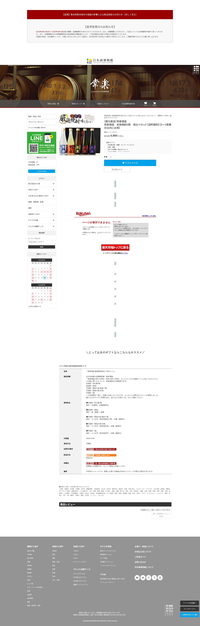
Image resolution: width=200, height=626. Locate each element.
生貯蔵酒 (30, 598)
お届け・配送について (144, 546)
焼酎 (30, 208)
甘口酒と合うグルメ (79, 581)
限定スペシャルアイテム (108, 551)
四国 (53, 573)
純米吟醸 (30, 558)
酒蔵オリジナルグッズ (80, 585)
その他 (29, 576)
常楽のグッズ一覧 (78, 104)
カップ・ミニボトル (127, 145)
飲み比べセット (123, 149)
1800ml (75, 551)
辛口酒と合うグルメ (79, 577)
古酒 (28, 580)
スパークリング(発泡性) (34, 587)
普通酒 (29, 573)
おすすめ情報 (112, 149)
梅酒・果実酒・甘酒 (35, 202)
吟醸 (28, 562)
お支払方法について (143, 551)
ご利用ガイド (140, 557)
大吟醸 (29, 554)
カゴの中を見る (42, 171)
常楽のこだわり (103, 104)
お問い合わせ (140, 562)
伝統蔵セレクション (106, 562)
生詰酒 (29, 595)
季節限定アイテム (106, 554)
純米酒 (29, 565)
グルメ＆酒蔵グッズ (35, 226)
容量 (118, 145)
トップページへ (189, 609)
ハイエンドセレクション (108, 565)
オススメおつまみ (79, 574)
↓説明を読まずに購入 (189, 614)
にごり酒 (30, 584)
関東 (53, 558)
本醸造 (29, 569)
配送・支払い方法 (34, 116)
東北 (53, 554)
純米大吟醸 (30, 551)
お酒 (109, 147)
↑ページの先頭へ (189, 603)
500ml (75, 558)
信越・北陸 (55, 562)
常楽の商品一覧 (53, 104)
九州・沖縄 (55, 580)
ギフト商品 (103, 558)
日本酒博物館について (144, 567)
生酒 (28, 591)
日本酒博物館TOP (128, 104)
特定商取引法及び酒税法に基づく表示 (112, 579)
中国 (53, 576)
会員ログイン (147, 510)
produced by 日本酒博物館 (100, 92)
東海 (53, 565)
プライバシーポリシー (36, 122)
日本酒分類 (111, 145)
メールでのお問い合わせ (37, 127)
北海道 (54, 551)
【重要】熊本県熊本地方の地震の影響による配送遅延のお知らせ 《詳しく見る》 (100, 14)
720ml (75, 554)
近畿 (53, 569)
